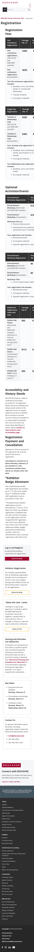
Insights (5, 835)
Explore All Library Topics (9, 830)
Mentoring (5, 883)
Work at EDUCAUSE (7, 916)
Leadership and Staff (8, 908)
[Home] (10, 2)
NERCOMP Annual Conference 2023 (12, 18)
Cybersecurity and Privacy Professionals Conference (13, 855)
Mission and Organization (9, 905)
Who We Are (6, 899)
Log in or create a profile (11, 782)
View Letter (17, 629)
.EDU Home (6, 939)
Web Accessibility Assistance (12, 941)
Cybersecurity (6, 813)
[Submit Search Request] (29, 10)
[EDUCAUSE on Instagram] (6, 947)
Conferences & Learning (10, 848)
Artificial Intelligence (7, 808)
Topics (4, 802)
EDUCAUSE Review (7, 844)
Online (4, 867)
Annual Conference (7, 851)
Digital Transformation (8, 816)
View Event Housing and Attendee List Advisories (17, 661)
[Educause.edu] (11, 765)
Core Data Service (7, 841)
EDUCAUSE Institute (7, 859)
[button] (30, 5)
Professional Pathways (8, 861)
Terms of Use (6, 936)
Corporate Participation (8, 913)
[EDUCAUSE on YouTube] (13, 947)
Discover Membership (8, 902)
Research (4, 838)
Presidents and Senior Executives (11, 822)
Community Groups (7, 877)
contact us (20, 427)
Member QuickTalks (7, 886)
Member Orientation (8, 911)
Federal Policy (6, 819)
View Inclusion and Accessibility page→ (13, 431)
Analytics (4, 805)
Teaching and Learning (8, 827)
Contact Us (5, 919)
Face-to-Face (5, 864)
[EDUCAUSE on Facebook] (2, 947)
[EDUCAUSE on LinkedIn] (10, 947)
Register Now (17, 559)
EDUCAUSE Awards (7, 892)
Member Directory (7, 880)
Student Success (7, 825)
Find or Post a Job (7, 894)
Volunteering (5, 889)
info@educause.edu (16, 736)
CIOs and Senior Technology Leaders (12, 810)
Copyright (5, 929)
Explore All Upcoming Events (10, 870)
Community (6, 874)
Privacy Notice (7, 933)
